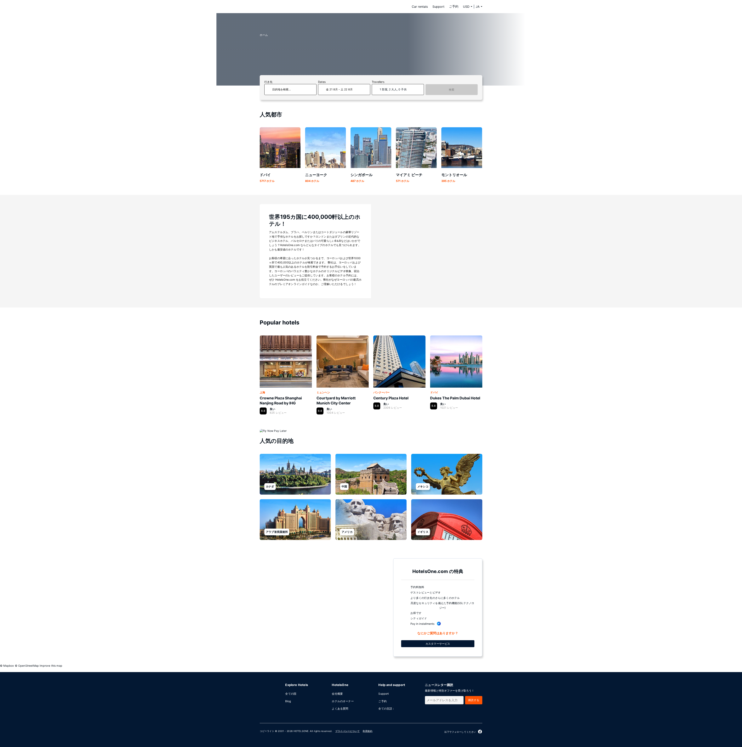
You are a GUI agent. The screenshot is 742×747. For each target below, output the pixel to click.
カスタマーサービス (437, 643)
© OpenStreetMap (27, 665)
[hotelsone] (284, 6)
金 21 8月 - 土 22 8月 (339, 89)
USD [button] (466, 6)
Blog (288, 701)
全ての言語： (386, 708)
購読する (473, 700)
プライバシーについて (347, 731)
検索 (451, 89)
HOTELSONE (301, 731)
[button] (479, 6)
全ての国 (290, 693)
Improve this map (51, 665)
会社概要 (337, 693)
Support (438, 6)
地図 (323, 607)
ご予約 (453, 6)
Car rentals (420, 6)
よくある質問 (340, 708)
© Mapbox (7, 665)
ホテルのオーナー (343, 701)
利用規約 (367, 731)
